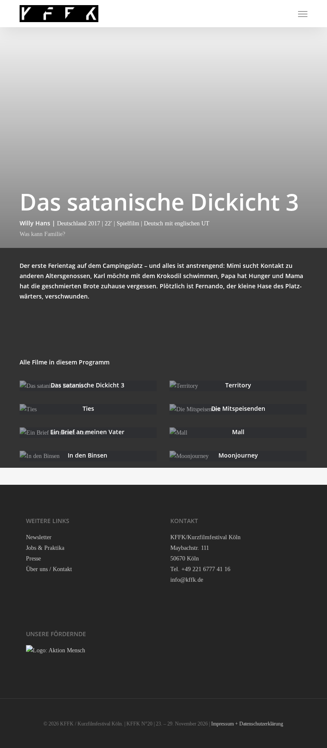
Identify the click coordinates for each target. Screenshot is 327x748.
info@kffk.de (186, 580)
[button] (302, 13)
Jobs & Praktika (45, 548)
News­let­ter (39, 537)
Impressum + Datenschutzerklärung (247, 724)
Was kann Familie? (42, 234)
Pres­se (33, 558)
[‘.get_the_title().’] (88, 386)
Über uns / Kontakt (49, 569)
